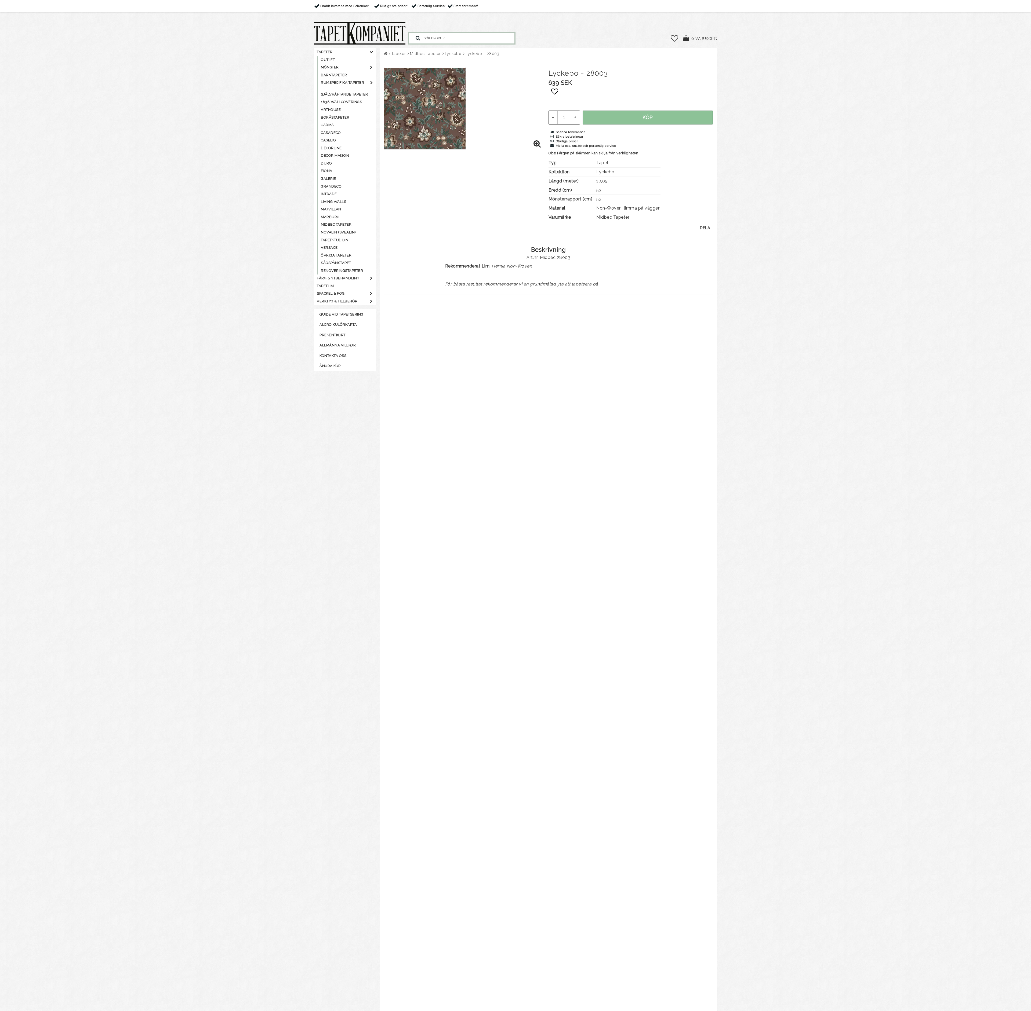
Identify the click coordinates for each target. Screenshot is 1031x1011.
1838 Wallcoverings (341, 102)
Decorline (331, 148)
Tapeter (325, 52)
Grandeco (331, 186)
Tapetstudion (334, 240)
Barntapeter (334, 75)
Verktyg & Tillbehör (337, 301)
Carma (327, 125)
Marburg (330, 217)
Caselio (328, 140)
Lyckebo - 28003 (483, 54)
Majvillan (331, 209)
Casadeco (331, 133)
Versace (329, 248)
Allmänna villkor (338, 345)
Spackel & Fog (331, 293)
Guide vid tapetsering (342, 314)
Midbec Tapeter (336, 224)
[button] (674, 39)
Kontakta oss (333, 356)
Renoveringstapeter (342, 271)
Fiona (326, 171)
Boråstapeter (335, 117)
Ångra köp (330, 366)
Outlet (328, 60)
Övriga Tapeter (336, 255)
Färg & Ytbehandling (338, 278)
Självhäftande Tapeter (344, 94)
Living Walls (333, 202)
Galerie (328, 179)
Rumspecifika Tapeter (342, 82)
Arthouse (331, 110)
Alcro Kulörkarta (338, 325)
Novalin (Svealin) (338, 232)
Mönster (330, 67)
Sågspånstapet (336, 263)
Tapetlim (325, 286)
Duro (326, 163)
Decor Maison (335, 155)
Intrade (329, 194)
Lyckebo (453, 54)
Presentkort (333, 335)
